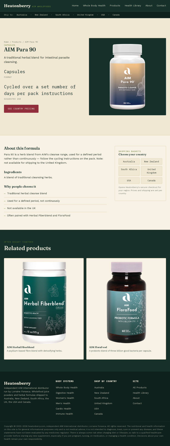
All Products (140, 387)
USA (103, 14)
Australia (22, 14)
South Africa (62, 14)
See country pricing (21, 108)
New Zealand (41, 14)
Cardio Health (63, 408)
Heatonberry (27, 5)
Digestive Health (65, 392)
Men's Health (63, 403)
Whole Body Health (94, 5)
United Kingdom (85, 14)
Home (75, 5)
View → (10, 355)
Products (115, 5)
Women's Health (65, 398)
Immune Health (64, 413)
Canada (116, 14)
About (148, 5)
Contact (161, 5)
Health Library (133, 5)
